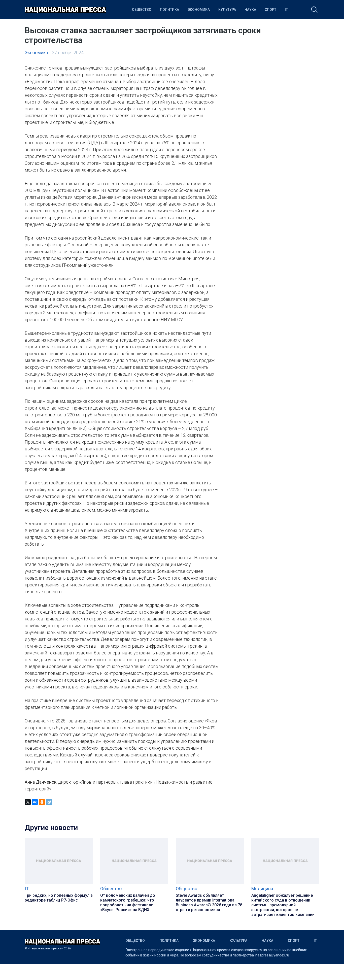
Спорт (270, 10)
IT (286, 10)
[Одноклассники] (42, 802)
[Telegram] (49, 802)
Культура (227, 10)
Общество (141, 10)
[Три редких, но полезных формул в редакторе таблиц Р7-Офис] (59, 882)
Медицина (262, 888)
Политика (169, 10)
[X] (28, 802)
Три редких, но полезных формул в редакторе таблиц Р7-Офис (59, 898)
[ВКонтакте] (35, 802)
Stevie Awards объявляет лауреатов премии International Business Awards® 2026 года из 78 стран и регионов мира (209, 902)
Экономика (199, 10)
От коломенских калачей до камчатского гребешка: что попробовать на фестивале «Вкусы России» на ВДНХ (127, 902)
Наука (250, 10)
